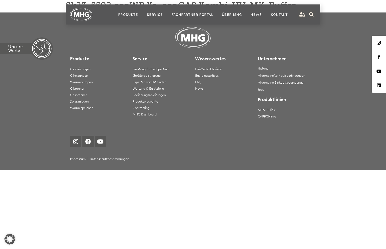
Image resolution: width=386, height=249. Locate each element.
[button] (10, 239)
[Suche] (311, 14)
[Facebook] (88, 141)
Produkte (128, 14)
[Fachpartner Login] (302, 14)
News (256, 14)
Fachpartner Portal (192, 14)
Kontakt (279, 14)
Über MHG (232, 14)
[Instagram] (75, 141)
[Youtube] (100, 141)
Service (155, 14)
